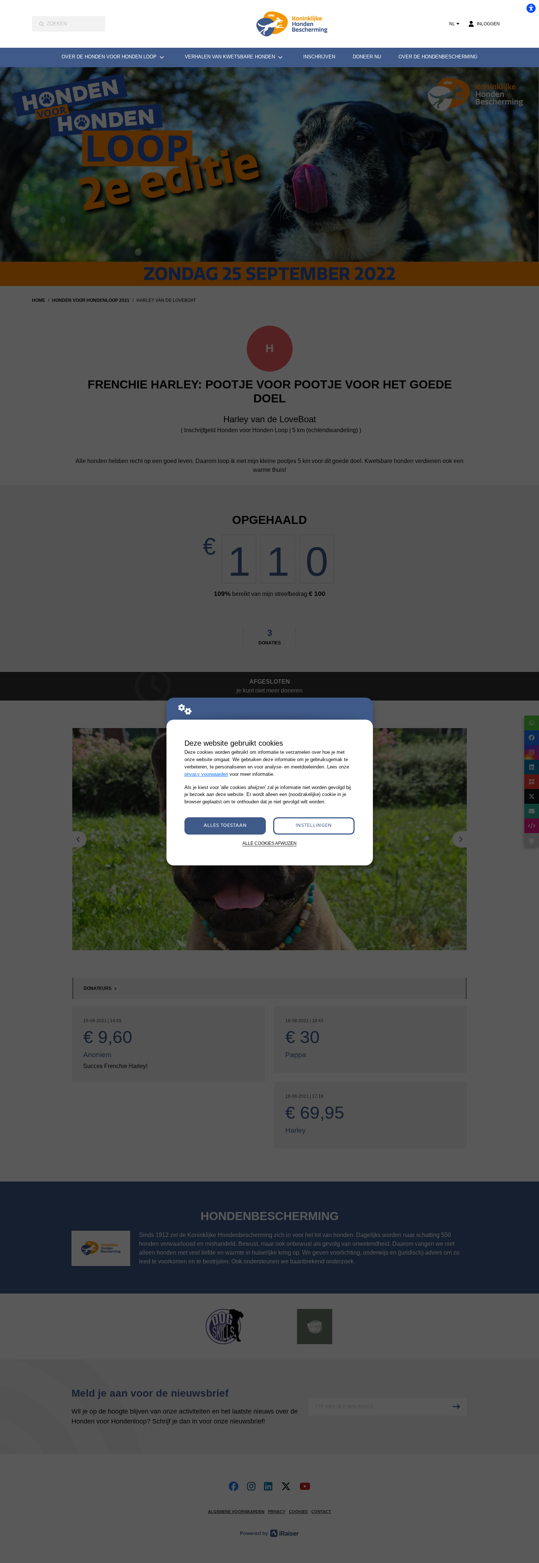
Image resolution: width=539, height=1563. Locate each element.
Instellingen (314, 825)
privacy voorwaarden (206, 774)
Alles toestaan (225, 825)
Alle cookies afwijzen (269, 843)
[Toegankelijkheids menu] (531, 8)
